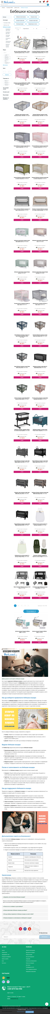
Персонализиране (21, 1011)
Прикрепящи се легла (33, 23)
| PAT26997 (22, 84)
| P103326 (39, 632)
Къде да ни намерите (6, 956)
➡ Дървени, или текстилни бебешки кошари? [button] (14, 897)
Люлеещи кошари (19, 23)
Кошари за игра (34, 16)
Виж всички (5, 65)
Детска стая (16, 7)
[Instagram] (20, 928)
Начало (3, 7)
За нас (3, 950)
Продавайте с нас (5, 954)
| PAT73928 (22, 336)
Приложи (7, 74)
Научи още (29, 1009)
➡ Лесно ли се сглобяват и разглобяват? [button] (13, 906)
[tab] (25, 897)
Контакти (4, 963)
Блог (3, 960)
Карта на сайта (5, 958)
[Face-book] (25, 928)
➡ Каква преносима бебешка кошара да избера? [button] (15, 910)
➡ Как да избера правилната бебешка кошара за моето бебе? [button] (18, 914)
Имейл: (12, 998)
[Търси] (48, 5)
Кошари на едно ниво (33, 20)
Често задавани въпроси (31, 969)
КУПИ (22, 62)
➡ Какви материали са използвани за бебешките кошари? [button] (17, 918)
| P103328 (22, 632)
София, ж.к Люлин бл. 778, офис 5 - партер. (16, 996)
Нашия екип (4, 952)
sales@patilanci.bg (14, 998)
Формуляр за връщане (31, 971)
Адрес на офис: (10, 992)
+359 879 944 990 (14, 989)
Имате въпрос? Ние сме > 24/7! (18, 987)
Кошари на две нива (20, 20)
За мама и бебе (10, 7)
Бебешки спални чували (21, 16)
